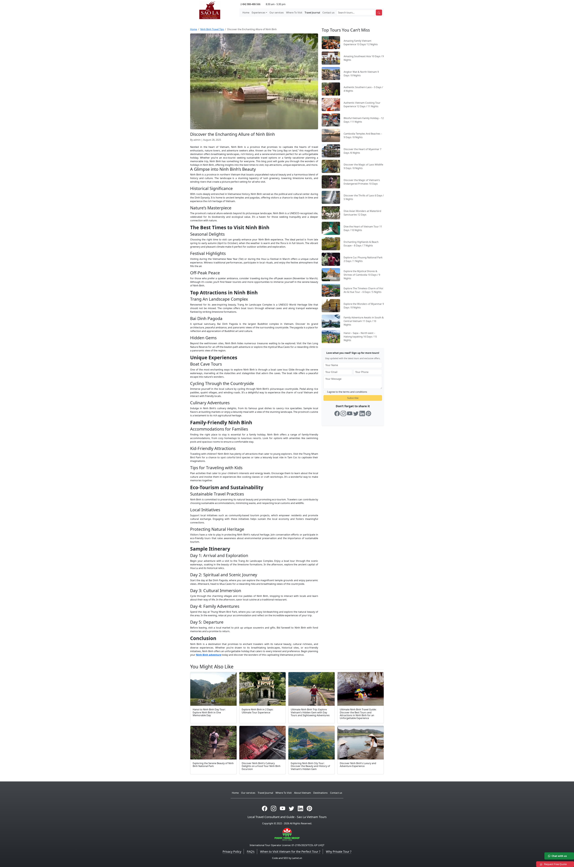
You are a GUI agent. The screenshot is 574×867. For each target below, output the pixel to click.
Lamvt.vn (297, 858)
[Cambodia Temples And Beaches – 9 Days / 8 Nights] (331, 135)
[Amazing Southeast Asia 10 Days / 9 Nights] (331, 57)
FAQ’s (251, 852)
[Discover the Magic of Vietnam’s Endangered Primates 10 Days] (331, 181)
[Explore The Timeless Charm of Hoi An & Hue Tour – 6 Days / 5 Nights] (331, 289)
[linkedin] (362, 413)
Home (245, 12)
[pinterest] (368, 413)
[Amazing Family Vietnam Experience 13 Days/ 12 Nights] (331, 42)
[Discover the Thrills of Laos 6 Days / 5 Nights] (331, 197)
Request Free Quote (555, 864)
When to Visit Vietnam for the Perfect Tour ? (290, 852)
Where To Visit (294, 12)
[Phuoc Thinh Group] (287, 834)
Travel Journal (312, 12)
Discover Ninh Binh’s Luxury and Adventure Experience (358, 765)
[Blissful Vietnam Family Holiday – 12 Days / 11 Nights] (331, 119)
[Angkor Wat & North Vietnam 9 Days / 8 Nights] (331, 73)
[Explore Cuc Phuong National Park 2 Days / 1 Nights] (331, 259)
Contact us (328, 12)
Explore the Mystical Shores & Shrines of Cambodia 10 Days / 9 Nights (362, 275)
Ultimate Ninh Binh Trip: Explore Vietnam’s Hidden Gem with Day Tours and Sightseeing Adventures (310, 712)
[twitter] (356, 413)
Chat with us (559, 856)
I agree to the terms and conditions (347, 391)
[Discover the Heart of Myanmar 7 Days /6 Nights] (331, 150)
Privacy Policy (232, 852)
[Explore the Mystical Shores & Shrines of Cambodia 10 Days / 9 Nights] (331, 274)
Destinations (320, 792)
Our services (277, 12)
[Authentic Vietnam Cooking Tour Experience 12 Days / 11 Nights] (331, 104)
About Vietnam (302, 792)
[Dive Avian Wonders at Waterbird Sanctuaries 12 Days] (331, 212)
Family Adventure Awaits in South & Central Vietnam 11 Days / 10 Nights (364, 321)
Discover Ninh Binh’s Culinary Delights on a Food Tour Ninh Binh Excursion (261, 766)
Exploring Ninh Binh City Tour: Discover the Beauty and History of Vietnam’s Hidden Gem (310, 766)
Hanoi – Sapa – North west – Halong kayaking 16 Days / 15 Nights (360, 336)
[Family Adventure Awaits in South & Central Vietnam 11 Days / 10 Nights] (331, 321)
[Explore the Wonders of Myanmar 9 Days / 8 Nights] (331, 305)
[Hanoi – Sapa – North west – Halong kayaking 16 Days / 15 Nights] (331, 336)
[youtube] (350, 413)
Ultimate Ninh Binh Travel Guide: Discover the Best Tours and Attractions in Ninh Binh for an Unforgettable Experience (358, 714)
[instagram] (344, 413)
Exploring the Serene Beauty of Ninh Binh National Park (213, 765)
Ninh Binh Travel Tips (212, 29)
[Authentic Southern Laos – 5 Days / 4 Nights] (331, 88)
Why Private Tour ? (338, 852)
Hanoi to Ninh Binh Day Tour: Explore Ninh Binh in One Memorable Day (209, 712)
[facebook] (337, 413)
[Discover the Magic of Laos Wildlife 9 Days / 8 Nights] (331, 166)
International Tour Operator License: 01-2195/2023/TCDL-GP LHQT (287, 845)
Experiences (258, 12)
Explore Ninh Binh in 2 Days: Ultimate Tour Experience (257, 711)
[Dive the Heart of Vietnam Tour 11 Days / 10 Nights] (331, 228)
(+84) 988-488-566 (250, 4)
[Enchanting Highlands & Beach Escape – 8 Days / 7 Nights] (331, 243)
